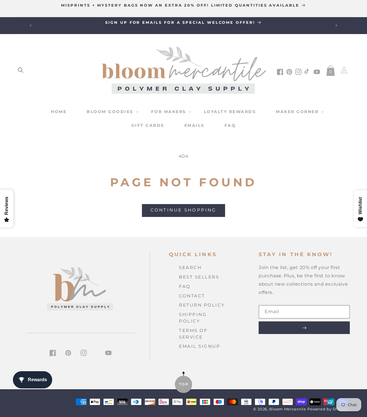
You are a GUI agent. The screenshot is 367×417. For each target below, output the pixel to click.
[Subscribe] (304, 327)
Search (190, 267)
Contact (192, 296)
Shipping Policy (193, 318)
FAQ (185, 286)
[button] (20, 70)
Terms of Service (193, 334)
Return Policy (202, 305)
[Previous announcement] (30, 25)
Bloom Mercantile (287, 409)
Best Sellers (199, 277)
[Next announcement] (336, 25)
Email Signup (199, 346)
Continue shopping (183, 210)
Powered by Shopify (327, 409)
